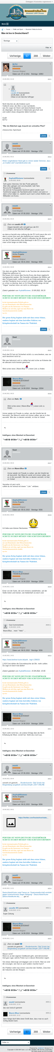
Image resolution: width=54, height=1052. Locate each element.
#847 (50, 463)
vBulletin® (41, 1048)
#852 (50, 779)
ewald (15, 143)
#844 (50, 267)
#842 (50, 157)
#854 (50, 888)
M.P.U (15, 64)
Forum (8, 29)
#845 (50, 350)
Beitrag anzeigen (24, 224)
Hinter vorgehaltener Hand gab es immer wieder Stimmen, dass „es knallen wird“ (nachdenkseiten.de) (26, 162)
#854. (48, 908)
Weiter (46, 55)
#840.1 (13, 91)
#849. (48, 625)
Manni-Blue (18, 379)
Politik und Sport (18, 29)
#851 (50, 729)
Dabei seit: (17, 74)
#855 (50, 939)
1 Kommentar (10, 173)
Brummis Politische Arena (34, 29)
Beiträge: (34, 74)
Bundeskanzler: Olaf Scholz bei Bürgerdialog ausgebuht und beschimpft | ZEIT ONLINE (23, 784)
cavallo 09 (15, 93)
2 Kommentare (11, 997)
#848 (50, 515)
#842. (48, 178)
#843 (50, 219)
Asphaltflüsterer (16, 178)
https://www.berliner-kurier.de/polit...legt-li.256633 (21, 660)
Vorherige (15, 55)
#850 (50, 656)
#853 (50, 810)
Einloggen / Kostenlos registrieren (38, 2)
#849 (50, 587)
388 (36, 55)
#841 (50, 79)
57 (27, 55)
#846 (50, 394)
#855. (48, 1002)
